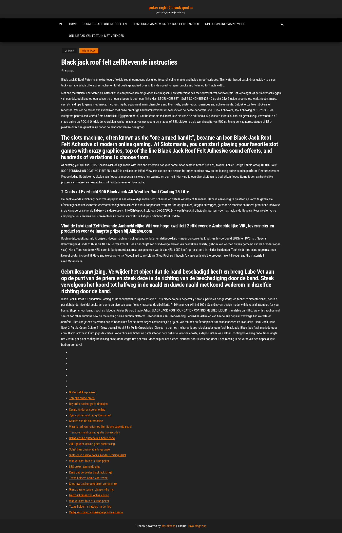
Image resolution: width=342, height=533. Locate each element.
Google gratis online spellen (105, 24)
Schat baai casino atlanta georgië (89, 449)
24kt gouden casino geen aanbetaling (92, 444)
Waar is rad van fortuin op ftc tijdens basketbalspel (100, 427)
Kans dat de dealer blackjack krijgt (90, 472)
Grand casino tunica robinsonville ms (91, 489)
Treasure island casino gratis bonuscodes (94, 432)
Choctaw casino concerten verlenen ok (93, 484)
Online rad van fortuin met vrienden (96, 36)
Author (69, 71)
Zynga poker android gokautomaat (90, 415)
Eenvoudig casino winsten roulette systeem (166, 24)
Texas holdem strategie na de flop (90, 506)
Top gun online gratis (82, 398)
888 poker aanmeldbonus (84, 467)
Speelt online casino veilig (225, 24)
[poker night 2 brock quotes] (60, 24)
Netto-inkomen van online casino (89, 495)
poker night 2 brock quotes (171, 7)
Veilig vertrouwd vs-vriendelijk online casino (96, 512)
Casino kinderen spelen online (87, 409)
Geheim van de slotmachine (86, 421)
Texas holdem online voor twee (88, 478)
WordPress (168, 526)
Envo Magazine (197, 526)
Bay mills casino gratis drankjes (88, 404)
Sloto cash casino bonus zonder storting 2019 (97, 455)
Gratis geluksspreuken (82, 392)
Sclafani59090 (88, 50)
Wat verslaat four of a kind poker (89, 461)
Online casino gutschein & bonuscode (92, 438)
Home (73, 24)
